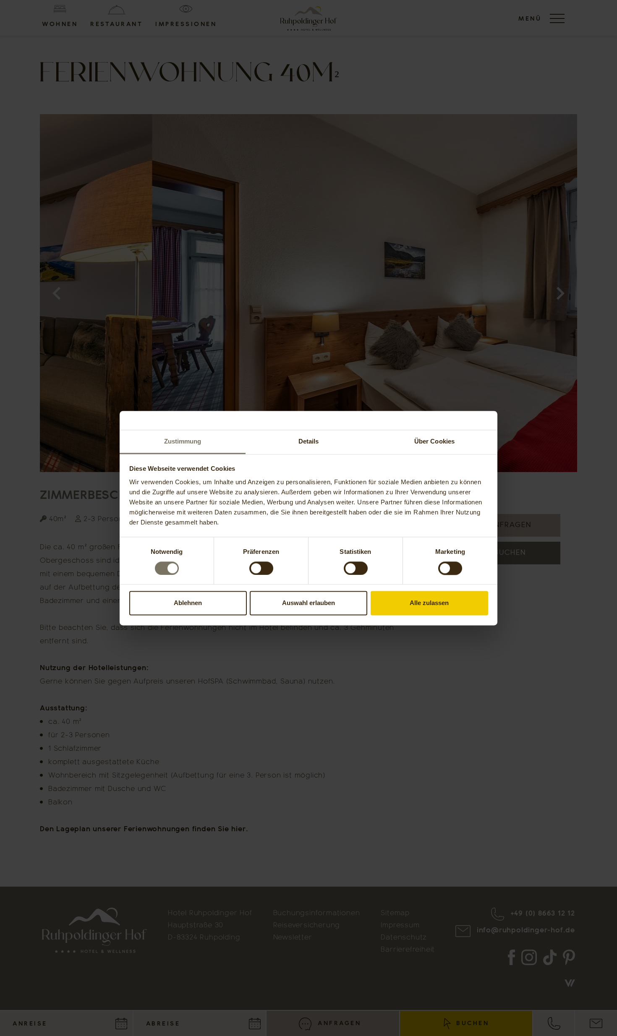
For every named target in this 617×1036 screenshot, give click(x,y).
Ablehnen (188, 603)
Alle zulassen (429, 603)
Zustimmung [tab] (182, 441)
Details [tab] (308, 441)
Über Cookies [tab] (434, 441)
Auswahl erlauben (308, 603)
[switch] (261, 568)
